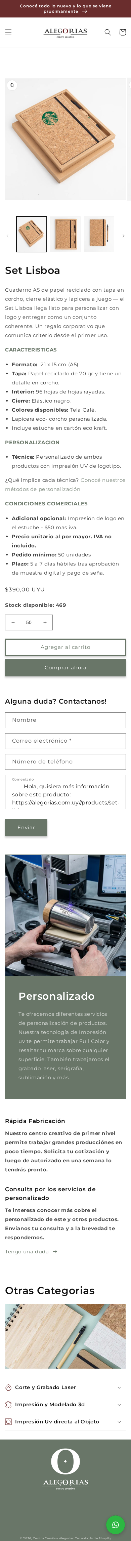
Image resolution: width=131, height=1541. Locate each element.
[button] (8, 32)
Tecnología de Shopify (93, 1538)
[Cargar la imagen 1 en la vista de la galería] (31, 234)
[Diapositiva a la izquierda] (7, 235)
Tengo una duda (27, 1251)
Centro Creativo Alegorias (53, 1538)
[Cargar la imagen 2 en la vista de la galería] (65, 234)
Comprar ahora (66, 667)
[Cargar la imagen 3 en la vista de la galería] (99, 234)
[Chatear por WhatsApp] (115, 1524)
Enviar (26, 827)
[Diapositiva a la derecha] (123, 235)
